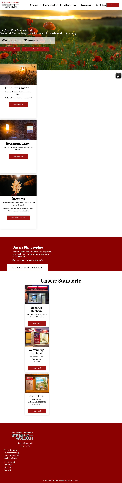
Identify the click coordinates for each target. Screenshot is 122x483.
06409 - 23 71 (10, 49)
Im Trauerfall (49, 5)
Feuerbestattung (11, 452)
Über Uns (34, 5)
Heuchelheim (37, 396)
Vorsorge (8, 464)
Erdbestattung (10, 450)
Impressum (68, 480)
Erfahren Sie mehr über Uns (26, 267)
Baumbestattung (11, 455)
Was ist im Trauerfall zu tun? (35, 49)
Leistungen (86, 5)
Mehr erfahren (18, 105)
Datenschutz (75, 480)
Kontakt (112, 5)
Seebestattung (10, 458)
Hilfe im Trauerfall (18, 88)
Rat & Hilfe (101, 5)
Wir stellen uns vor (18, 218)
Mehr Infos (36, 324)
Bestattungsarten (68, 5)
